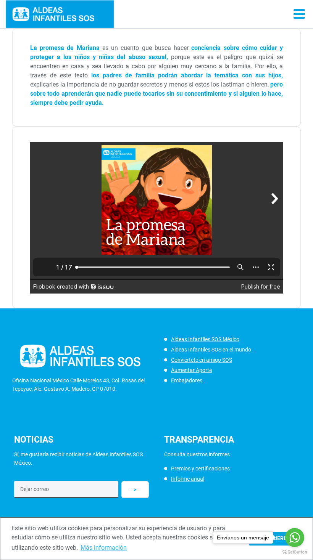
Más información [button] (104, 547)
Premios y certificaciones (200, 468)
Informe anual (187, 479)
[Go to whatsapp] (294, 537)
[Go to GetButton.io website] (294, 552)
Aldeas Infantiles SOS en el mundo (211, 350)
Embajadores (186, 380)
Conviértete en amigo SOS (201, 360)
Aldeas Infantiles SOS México (205, 339)
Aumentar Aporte (191, 370)
